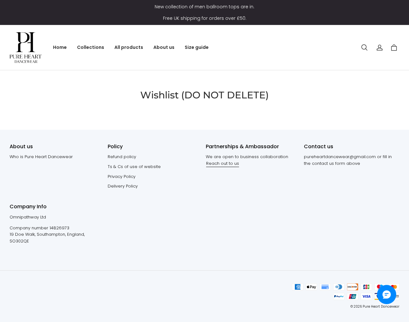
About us (163, 47)
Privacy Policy (121, 176)
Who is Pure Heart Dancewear (41, 157)
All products (128, 47)
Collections (90, 47)
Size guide (197, 47)
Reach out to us (222, 163)
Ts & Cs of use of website (134, 167)
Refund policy (122, 157)
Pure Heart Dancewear (381, 306)
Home (60, 47)
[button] (364, 47)
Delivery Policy (123, 186)
